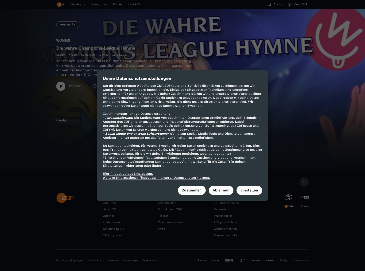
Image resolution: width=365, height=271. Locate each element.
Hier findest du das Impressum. (128, 173)
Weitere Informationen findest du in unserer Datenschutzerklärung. (156, 177)
